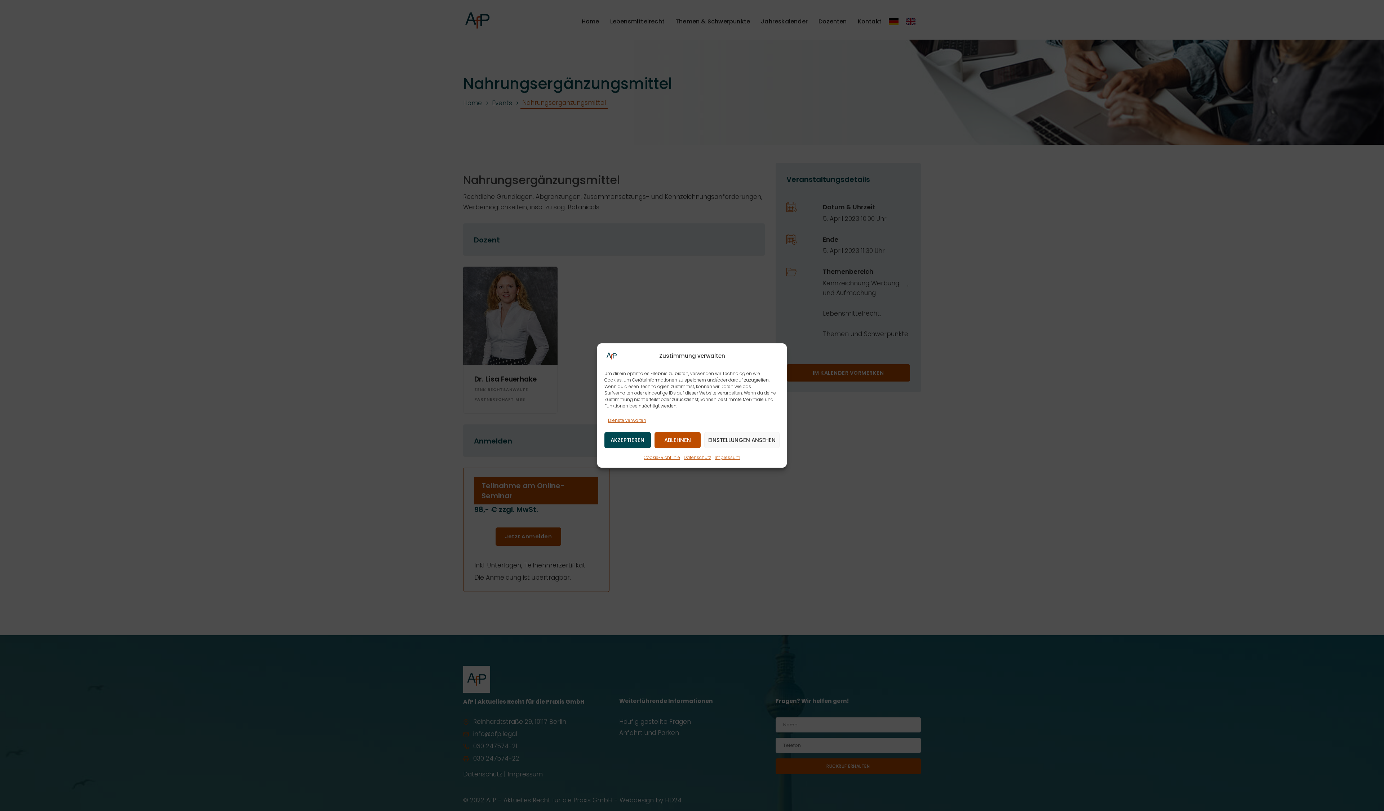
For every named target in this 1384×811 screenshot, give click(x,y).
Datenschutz (697, 458)
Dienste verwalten (627, 420)
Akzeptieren (627, 440)
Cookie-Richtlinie (662, 458)
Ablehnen (677, 440)
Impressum (727, 458)
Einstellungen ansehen (742, 440)
